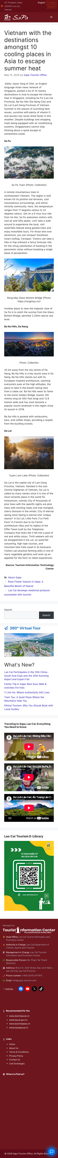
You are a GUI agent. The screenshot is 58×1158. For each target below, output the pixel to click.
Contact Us (14, 1059)
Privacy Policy (16, 1056)
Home (12, 1044)
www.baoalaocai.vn (18, 1027)
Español (52, 6)
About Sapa (14, 577)
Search (8, 609)
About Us (13, 1048)
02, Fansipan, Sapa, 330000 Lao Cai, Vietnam (13, 6)
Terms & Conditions (19, 1052)
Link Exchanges (17, 1063)
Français (51, 2)
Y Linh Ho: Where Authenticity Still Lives (27, 692)
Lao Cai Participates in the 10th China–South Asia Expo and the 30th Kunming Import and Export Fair (26, 676)
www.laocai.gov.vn (18, 1020)
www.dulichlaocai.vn (19, 1016)
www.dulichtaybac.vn (19, 1023)
